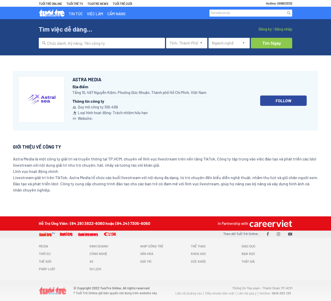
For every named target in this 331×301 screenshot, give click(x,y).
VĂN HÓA (146, 254)
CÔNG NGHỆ (98, 254)
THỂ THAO (198, 246)
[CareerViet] (270, 223)
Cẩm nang (116, 13)
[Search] (289, 13)
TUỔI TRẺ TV (74, 3)
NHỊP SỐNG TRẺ (151, 246)
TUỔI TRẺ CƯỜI (122, 3)
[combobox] (102, 43)
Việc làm (95, 13)
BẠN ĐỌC (248, 254)
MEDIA (43, 246)
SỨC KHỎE (198, 261)
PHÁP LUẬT (47, 269)
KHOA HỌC (198, 254)
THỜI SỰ (44, 254)
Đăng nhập (283, 29)
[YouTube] (290, 233)
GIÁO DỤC (248, 246)
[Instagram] (278, 233)
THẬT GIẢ (248, 261)
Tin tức (76, 13)
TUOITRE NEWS (97, 3)
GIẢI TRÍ (145, 261)
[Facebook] (268, 233)
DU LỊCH (95, 269)
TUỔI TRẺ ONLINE (50, 3)
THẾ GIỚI (45, 261)
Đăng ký (265, 29)
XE (91, 261)
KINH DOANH (98, 246)
